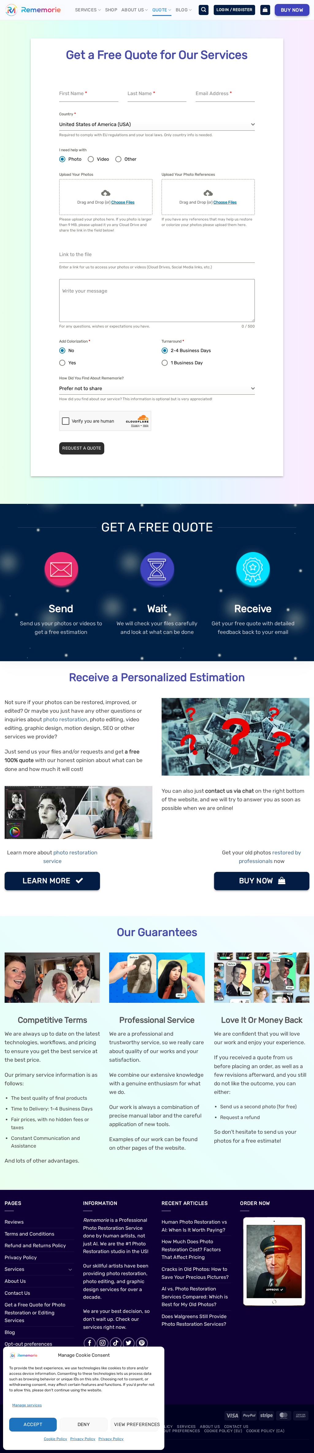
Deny (84, 1424)
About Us (132, 10)
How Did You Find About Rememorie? (91, 378)
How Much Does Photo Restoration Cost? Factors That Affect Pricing (191, 1249)
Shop (111, 10)
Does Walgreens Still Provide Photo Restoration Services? (194, 1320)
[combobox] (157, 125)
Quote (159, 10)
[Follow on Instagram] (103, 1343)
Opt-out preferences (28, 1344)
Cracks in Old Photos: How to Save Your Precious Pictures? (195, 1273)
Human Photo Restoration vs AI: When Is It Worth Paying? (194, 1226)
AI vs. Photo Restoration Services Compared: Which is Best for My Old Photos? (195, 1296)
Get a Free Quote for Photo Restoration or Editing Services (35, 1312)
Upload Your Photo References (188, 174)
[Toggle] (70, 1269)
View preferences (136, 1424)
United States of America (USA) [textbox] (95, 124)
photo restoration (65, 719)
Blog (182, 10)
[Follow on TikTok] (116, 1343)
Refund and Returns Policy (35, 1245)
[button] (204, 10)
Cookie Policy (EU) (223, 1431)
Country (67, 114)
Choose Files (123, 202)
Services (86, 10)
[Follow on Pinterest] (142, 1343)
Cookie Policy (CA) (265, 1431)
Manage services (27, 1405)
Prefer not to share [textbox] (80, 388)
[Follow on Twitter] (129, 1343)
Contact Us (17, 1293)
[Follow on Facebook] (90, 1343)
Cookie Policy (55, 1439)
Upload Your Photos (76, 174)
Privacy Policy (82, 1439)
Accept (33, 1424)
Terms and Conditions (29, 1234)
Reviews (14, 1222)
